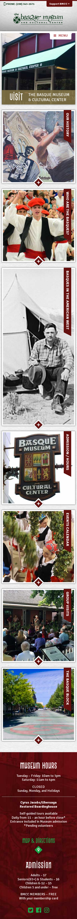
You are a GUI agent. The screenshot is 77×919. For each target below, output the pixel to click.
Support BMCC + (59, 3)
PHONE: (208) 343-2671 (20, 4)
